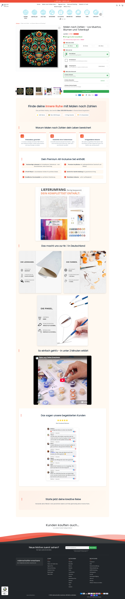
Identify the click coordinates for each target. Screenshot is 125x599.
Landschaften (72, 572)
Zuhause (18, 23)
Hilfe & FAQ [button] (67, 6)
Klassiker (70, 568)
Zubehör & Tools (83, 4)
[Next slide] (61, 91)
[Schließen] (124, 1)
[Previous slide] (16, 531)
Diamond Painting (72, 4)
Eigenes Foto (61, 4)
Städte (70, 582)
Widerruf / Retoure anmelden (96, 582)
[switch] (4, 593)
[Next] (100, 14)
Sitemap (91, 580)
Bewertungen (58, 6)
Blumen (70, 566)
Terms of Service (77, 551)
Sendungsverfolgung (94, 576)
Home (38, 4)
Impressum (92, 561)
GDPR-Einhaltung (93, 570)
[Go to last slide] (16, 91)
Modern (70, 576)
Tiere (70, 584)
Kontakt (91, 574)
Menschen (71, 574)
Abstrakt (70, 561)
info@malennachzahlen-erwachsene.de (27, 563)
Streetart (70, 580)
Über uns (92, 578)
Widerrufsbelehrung (94, 568)
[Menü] (7, 587)
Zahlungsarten (93, 572)
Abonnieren (93, 547)
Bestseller (71, 563)
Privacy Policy (84, 551)
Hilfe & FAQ (50, 574)
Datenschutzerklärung (94, 566)
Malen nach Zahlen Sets (53, 563)
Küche (70, 570)
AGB (91, 563)
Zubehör (70, 586)
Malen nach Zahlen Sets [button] (49, 4)
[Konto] (119, 5)
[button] (116, 5)
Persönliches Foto (72, 578)
